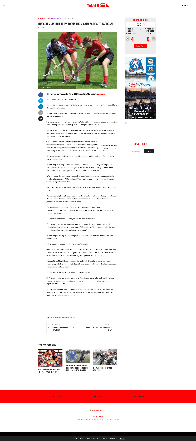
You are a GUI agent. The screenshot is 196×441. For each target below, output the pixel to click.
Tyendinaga (71, 317)
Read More (140, 46)
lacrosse (64, 317)
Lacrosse (47, 18)
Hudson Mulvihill (55, 317)
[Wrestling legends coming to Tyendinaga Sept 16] (50, 358)
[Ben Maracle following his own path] (105, 357)
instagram (140, 397)
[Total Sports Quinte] (98, 5)
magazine (101, 94)
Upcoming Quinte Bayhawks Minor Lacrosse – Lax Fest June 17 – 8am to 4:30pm (77, 368)
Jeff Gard (42, 28)
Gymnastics (41, 18)
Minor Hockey (140, 23)
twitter (99, 397)
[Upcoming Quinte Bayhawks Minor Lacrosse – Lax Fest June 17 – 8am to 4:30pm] (78, 356)
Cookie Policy (113, 438)
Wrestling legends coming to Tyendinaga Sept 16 (49, 370)
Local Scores (140, 20)
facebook (58, 397)
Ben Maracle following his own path (104, 369)
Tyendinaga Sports (56, 18)
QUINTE (95, 416)
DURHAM (101, 416)
